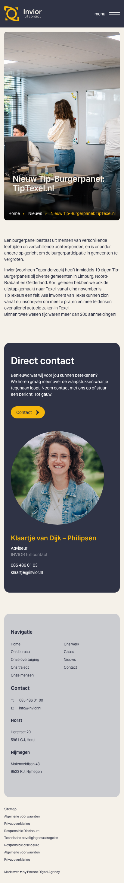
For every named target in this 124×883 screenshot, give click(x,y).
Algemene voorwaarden (22, 816)
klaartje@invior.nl (27, 572)
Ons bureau (20, 651)
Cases (69, 651)
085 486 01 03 (24, 565)
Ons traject (20, 667)
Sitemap (10, 809)
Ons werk (71, 644)
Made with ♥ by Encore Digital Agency (32, 872)
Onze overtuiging (25, 659)
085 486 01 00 (27, 700)
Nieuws (35, 213)
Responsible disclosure (21, 845)
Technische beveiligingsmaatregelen (31, 838)
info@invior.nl (26, 708)
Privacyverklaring (17, 823)
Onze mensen (22, 675)
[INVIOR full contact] (23, 13)
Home (14, 213)
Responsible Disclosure (21, 831)
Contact (24, 412)
